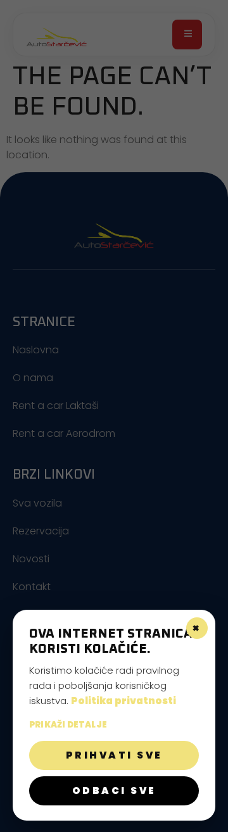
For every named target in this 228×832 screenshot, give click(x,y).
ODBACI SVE (114, 790)
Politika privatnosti (123, 700)
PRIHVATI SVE (114, 755)
